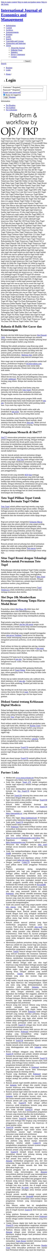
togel (26, 692)
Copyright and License (15, 41)
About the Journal (18, 48)
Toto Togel (26, 390)
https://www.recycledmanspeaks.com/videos (23, 838)
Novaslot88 (41, 885)
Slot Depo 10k (21, 609)
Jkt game (25, 1187)
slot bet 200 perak (26, 624)
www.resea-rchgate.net (25, 778)
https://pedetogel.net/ (29, 818)
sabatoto (35, 739)
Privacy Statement (18, 54)
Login (8, 37)
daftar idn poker (23, 860)
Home (8, 74)
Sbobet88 (29, 1196)
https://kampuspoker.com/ (16, 842)
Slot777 (4, 437)
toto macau (11, 907)
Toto (12, 717)
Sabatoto (35, 987)
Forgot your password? (12, 92)
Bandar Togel (35, 726)
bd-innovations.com (33, 364)
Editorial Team (16, 50)
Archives (9, 30)
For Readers (10, 105)
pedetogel (12, 379)
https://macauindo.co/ (14, 813)
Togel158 (18, 795)
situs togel (42, 844)
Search (8, 39)
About (8, 46)
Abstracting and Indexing (16, 43)
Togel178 (24, 747)
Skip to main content (9, 2)
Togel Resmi (21, 1241)
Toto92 (16, 951)
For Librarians (11, 110)
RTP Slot (28, 475)
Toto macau (31, 548)
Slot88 (8, 853)
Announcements (12, 32)
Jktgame (9, 1161)
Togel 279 (26, 782)
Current (9, 28)
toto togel (15, 412)
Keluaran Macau (35, 522)
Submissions (11, 25)
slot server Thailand (13, 635)
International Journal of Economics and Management (21, 15)
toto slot (18, 659)
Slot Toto (20, 459)
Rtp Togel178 (23, 791)
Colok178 (26, 862)
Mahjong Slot (26, 355)
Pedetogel (15, 827)
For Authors (10, 108)
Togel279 (22, 1103)
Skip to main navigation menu (29, 2)
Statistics (14, 52)
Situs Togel (40, 577)
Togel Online (20, 670)
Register (9, 34)
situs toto (30, 422)
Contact (14, 57)
